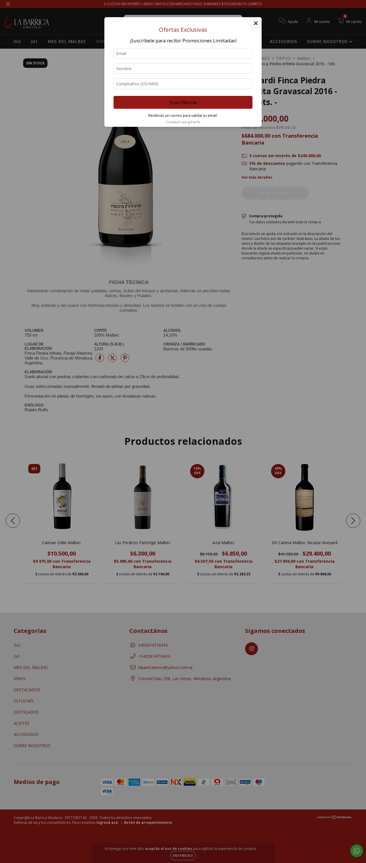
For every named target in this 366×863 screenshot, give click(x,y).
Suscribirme (183, 102)
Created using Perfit (183, 122)
